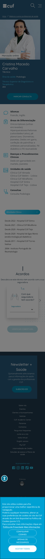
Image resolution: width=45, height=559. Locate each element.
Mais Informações (32, 527)
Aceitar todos (22, 549)
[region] (22, 528)
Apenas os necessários (22, 540)
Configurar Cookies (22, 533)
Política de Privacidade (13, 527)
